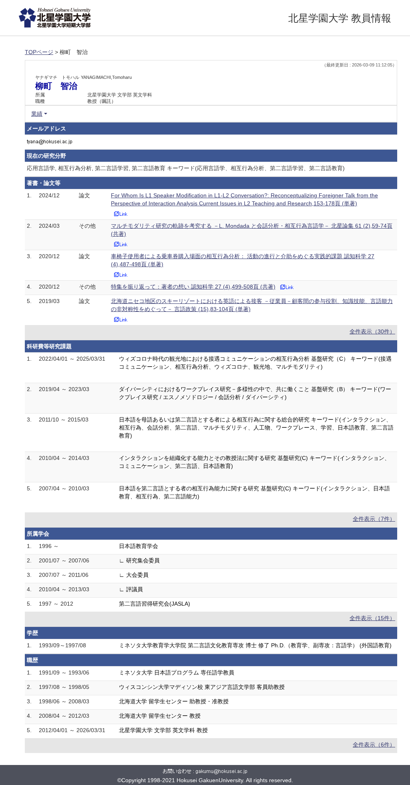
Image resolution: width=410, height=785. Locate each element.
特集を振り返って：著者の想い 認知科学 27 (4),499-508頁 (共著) (193, 286)
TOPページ (39, 52)
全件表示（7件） (374, 519)
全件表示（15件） (372, 618)
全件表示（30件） (372, 331)
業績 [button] (36, 113)
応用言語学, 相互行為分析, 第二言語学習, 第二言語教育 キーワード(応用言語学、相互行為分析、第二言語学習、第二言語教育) (186, 168)
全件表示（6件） (374, 744)
